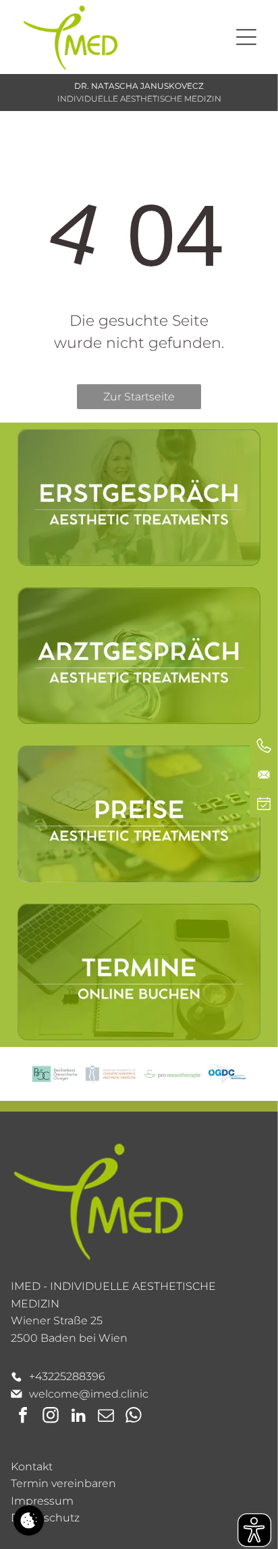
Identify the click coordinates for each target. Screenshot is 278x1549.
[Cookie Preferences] (28, 1520)
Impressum (42, 1500)
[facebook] (23, 1417)
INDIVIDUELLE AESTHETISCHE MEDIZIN (139, 99)
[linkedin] (78, 1417)
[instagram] (50, 1417)
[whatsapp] (133, 1417)
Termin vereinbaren (63, 1483)
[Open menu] (246, 37)
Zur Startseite (139, 396)
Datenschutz (45, 1517)
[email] (106, 1417)
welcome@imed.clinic (88, 1394)
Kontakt (32, 1466)
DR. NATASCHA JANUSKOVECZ (139, 86)
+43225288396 (67, 1376)
